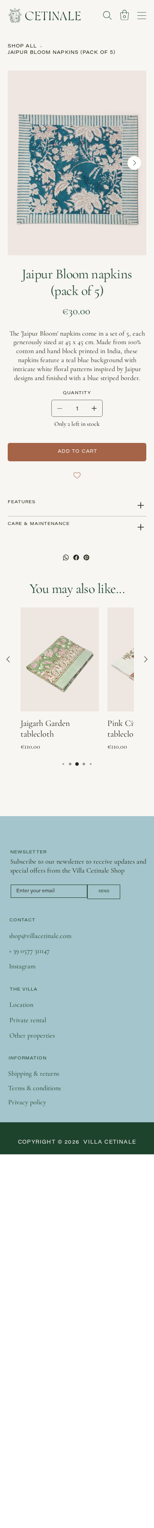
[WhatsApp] (66, 557)
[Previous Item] (20, 163)
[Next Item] (134, 163)
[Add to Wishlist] (77, 475)
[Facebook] (76, 557)
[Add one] (94, 408)
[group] (77, 679)
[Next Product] (146, 659)
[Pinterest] (86, 557)
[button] (124, 15)
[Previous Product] (8, 659)
